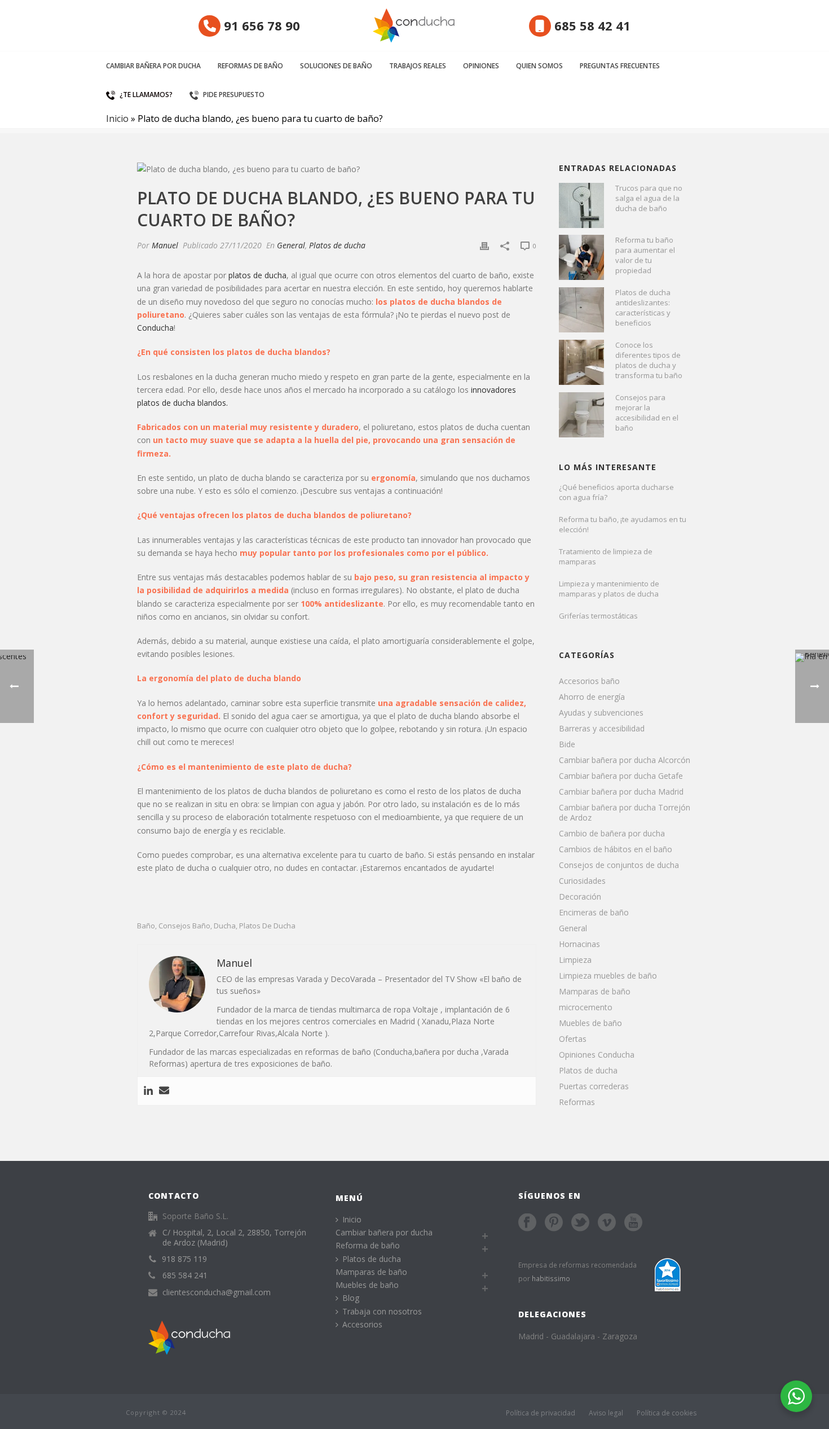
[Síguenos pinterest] (554, 1223)
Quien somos (539, 66)
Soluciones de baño (336, 66)
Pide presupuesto (233, 94)
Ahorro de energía (592, 697)
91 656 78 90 (260, 25)
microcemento (585, 1007)
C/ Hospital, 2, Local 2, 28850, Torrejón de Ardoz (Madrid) (234, 1238)
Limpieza (575, 960)
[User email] (164, 1091)
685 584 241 (185, 1275)
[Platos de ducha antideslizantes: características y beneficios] (581, 309)
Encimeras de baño (594, 913)
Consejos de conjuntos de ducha (619, 865)
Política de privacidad (540, 1413)
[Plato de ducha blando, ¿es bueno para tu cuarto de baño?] (336, 168)
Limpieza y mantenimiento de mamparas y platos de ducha (609, 588)
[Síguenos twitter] (580, 1223)
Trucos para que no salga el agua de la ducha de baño (648, 198)
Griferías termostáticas (598, 616)
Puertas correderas (594, 1086)
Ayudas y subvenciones (601, 713)
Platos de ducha (337, 245)
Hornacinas (579, 944)
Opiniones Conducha (596, 1055)
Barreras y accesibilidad (602, 729)
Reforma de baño (368, 1245)
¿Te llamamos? (146, 94)
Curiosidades (582, 881)
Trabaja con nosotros (382, 1311)
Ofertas (573, 1039)
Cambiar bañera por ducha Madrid (621, 792)
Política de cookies (666, 1413)
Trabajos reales (417, 66)
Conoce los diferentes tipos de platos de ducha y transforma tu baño (648, 360)
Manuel (165, 245)
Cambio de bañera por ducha (612, 834)
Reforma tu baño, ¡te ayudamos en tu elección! (622, 524)
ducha (225, 926)
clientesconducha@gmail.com (216, 1292)
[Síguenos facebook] (527, 1223)
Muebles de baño (590, 1023)
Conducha (155, 327)
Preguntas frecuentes (620, 66)
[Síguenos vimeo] (607, 1223)
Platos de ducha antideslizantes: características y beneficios (643, 307)
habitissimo (551, 1278)
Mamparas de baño (594, 992)
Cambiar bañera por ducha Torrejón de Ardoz (624, 813)
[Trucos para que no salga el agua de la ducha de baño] (581, 205)
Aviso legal (606, 1413)
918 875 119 (184, 1259)
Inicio (117, 118)
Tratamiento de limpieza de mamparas (605, 556)
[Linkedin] (148, 1091)
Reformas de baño (250, 66)
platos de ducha (257, 275)
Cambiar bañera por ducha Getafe (621, 776)
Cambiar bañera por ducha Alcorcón (624, 760)
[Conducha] (414, 25)
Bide (567, 744)
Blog (350, 1297)
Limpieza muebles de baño (608, 976)
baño (146, 926)
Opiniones (481, 66)
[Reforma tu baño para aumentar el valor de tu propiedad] (581, 257)
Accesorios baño (589, 681)
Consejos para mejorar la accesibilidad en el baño (646, 412)
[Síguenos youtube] (633, 1223)
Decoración (580, 897)
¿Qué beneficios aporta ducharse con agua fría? (616, 492)
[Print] (484, 245)
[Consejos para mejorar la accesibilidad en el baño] (581, 414)
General (291, 245)
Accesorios (362, 1324)
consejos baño (184, 926)
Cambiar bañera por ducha (153, 66)
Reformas (577, 1102)
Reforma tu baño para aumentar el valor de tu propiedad (645, 255)
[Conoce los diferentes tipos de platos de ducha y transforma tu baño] (581, 362)
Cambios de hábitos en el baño (615, 849)
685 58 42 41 (590, 25)
